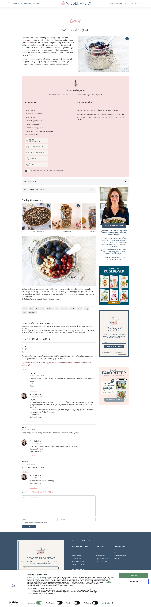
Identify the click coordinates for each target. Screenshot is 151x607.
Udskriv (33, 159)
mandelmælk (26, 40)
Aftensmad (99, 550)
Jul (96, 564)
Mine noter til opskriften (34, 189)
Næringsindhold (30, 182)
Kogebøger (129, 3)
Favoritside (75, 550)
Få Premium (27, 3)
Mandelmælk (32, 312)
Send (33, 165)
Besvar (25, 369)
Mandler (72, 309)
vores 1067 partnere (38, 577)
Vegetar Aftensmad (102, 559)
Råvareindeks (118, 553)
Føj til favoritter (37, 153)
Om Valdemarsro (120, 556)
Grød (31, 309)
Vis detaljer (106, 603)
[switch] (60, 603)
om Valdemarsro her (114, 259)
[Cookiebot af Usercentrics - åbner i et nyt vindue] (13, 603)
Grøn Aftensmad (101, 553)
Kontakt (117, 559)
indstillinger (108, 582)
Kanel (24, 312)
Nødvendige (134, 581)
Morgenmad (40, 309)
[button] (91, 200)
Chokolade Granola (36, 232)
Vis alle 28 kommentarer (38, 492)
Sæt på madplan (36, 147)
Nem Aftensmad (101, 556)
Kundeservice (76, 559)
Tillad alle (133, 575)
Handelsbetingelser (78, 561)
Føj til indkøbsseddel (35, 140)
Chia (57, 309)
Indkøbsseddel (77, 556)
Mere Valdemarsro (116, 3)
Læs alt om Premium (79, 564)
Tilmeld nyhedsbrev (114, 346)
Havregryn (64, 309)
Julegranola (66, 232)
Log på (139, 3)
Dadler (80, 309)
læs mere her (122, 354)
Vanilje (86, 309)
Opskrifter (15, 3)
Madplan (36, 3)
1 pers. (98, 95)
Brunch (25, 309)
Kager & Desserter (102, 561)
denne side (34, 332)
